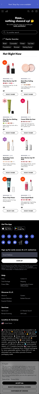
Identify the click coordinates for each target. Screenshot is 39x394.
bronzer (16, 47)
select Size (10, 211)
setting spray (27, 47)
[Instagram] (9, 236)
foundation (7, 47)
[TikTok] (3, 236)
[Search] (28, 11)
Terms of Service (19, 269)
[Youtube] (26, 236)
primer (22, 43)
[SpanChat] (3, 242)
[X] (32, 236)
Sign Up (19, 261)
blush (5, 43)
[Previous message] (1, 4)
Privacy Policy (9, 269)
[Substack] (15, 242)
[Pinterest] (15, 236)
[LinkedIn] (9, 242)
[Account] (32, 11)
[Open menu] (2, 11)
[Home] (6, 11)
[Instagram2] (26, 242)
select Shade (10, 94)
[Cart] (36, 11)
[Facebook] (20, 236)
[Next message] (37, 4)
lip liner (31, 43)
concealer (13, 43)
